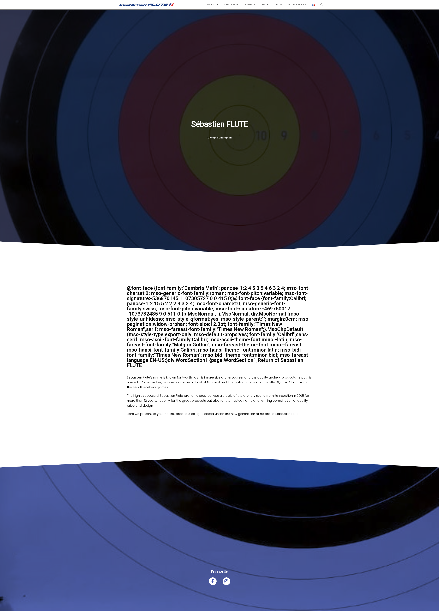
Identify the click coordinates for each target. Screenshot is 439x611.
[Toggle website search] (321, 4)
